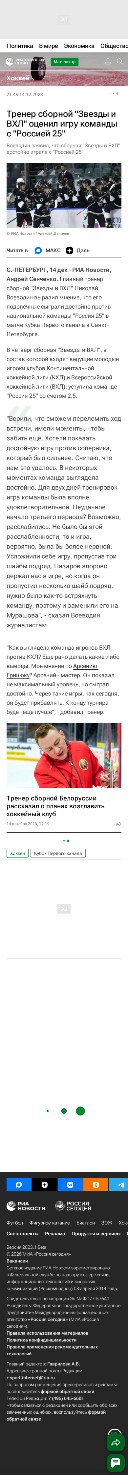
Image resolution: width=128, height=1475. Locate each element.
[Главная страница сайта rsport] (39, 61)
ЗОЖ (106, 1223)
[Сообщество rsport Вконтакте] (70, 1184)
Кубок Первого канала (58, 853)
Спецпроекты (22, 1234)
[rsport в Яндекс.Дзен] (44, 1184)
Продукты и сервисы (96, 1234)
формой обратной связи (67, 1391)
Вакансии (17, 1260)
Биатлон (85, 1223)
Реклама (55, 1234)
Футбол (15, 1223)
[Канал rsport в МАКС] (19, 1184)
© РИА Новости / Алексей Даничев (38, 233)
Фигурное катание (50, 1223)
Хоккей (17, 853)
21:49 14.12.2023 (25, 94)
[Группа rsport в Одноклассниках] (95, 1184)
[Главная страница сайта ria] (7, 61)
